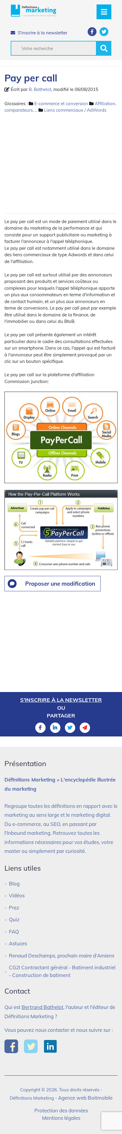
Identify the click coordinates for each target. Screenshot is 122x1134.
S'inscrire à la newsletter (42, 33)
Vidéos (17, 895)
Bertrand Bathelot (42, 1007)
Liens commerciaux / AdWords (75, 110)
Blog (14, 883)
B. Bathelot (40, 89)
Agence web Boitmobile (85, 1098)
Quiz (14, 919)
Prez (14, 907)
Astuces (18, 943)
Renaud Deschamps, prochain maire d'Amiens (61, 955)
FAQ (14, 931)
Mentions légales (61, 1118)
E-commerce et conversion (61, 103)
